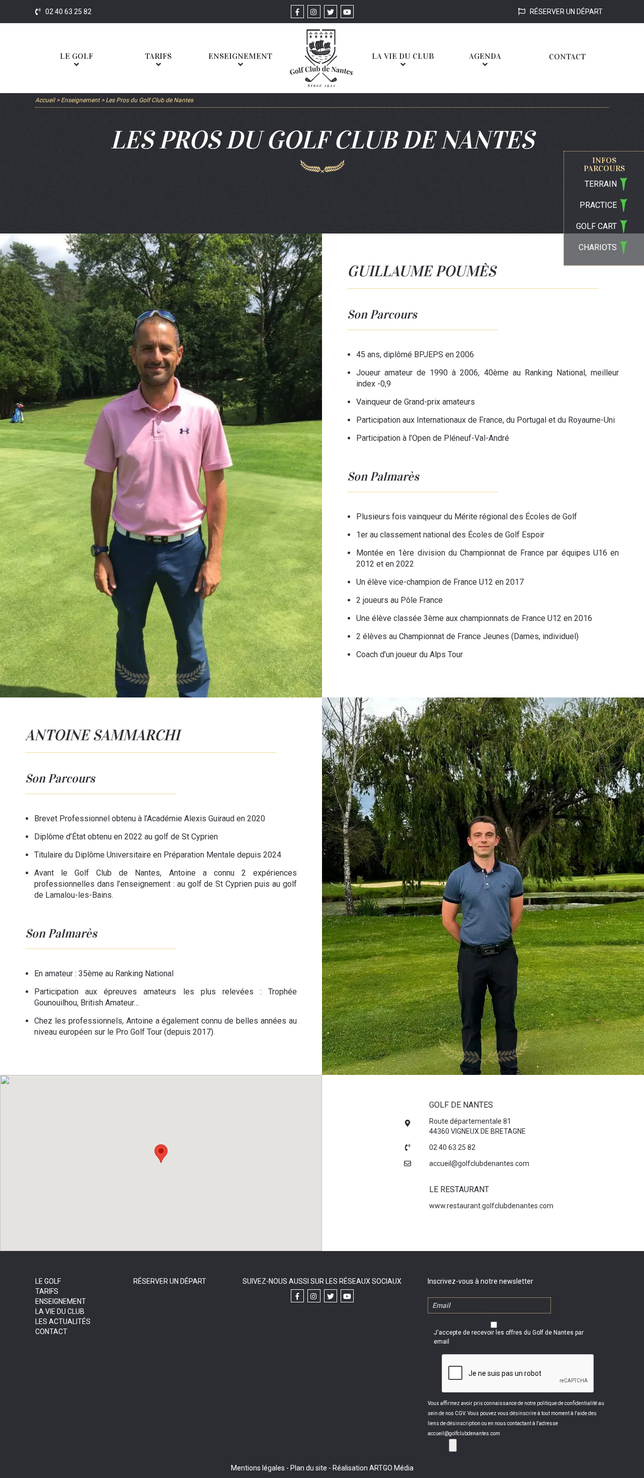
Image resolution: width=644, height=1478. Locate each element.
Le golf (48, 1281)
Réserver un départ (565, 12)
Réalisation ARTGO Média (373, 1468)
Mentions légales (258, 1468)
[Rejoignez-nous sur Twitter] (330, 11)
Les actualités (63, 1321)
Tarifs (46, 1291)
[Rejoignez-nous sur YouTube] (347, 11)
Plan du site (308, 1468)
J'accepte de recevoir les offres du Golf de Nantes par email (509, 1337)
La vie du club (60, 1311)
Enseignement (60, 1301)
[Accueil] (321, 58)
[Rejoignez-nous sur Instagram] (313, 11)
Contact (51, 1332)
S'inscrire (453, 1445)
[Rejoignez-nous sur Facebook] (297, 11)
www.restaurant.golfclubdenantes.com (491, 1206)
